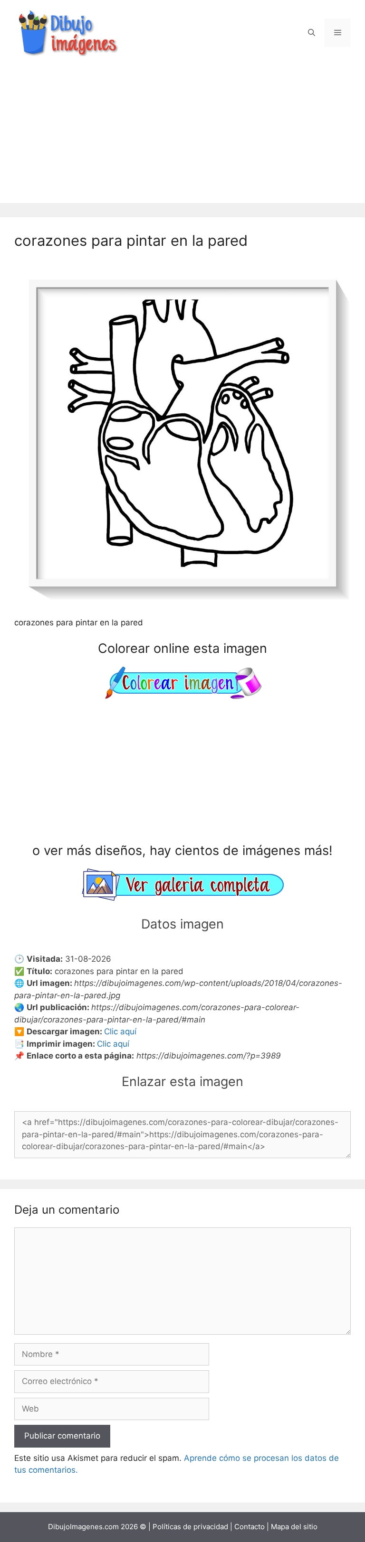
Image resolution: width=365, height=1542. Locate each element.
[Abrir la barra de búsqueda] (311, 33)
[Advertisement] (182, 136)
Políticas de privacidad (190, 1526)
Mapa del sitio (294, 1526)
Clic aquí (120, 1031)
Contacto (249, 1526)
